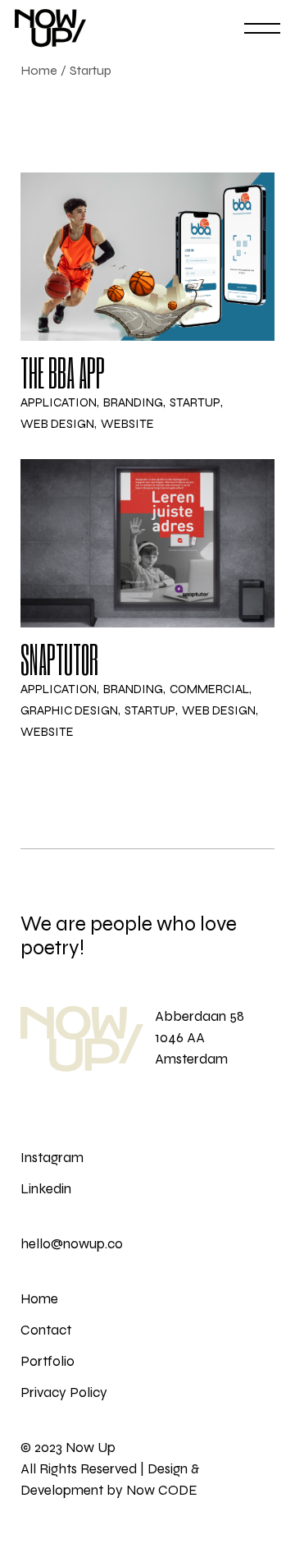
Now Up (91, 1447)
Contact (45, 1330)
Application (58, 403)
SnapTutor (59, 658)
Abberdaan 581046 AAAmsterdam (199, 1038)
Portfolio (47, 1361)
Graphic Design (69, 711)
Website (127, 424)
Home (39, 1298)
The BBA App (62, 371)
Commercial (209, 689)
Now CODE (161, 1490)
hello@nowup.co (71, 1243)
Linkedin (45, 1188)
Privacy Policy (63, 1392)
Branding (133, 403)
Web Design (57, 424)
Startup (195, 403)
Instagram (52, 1157)
